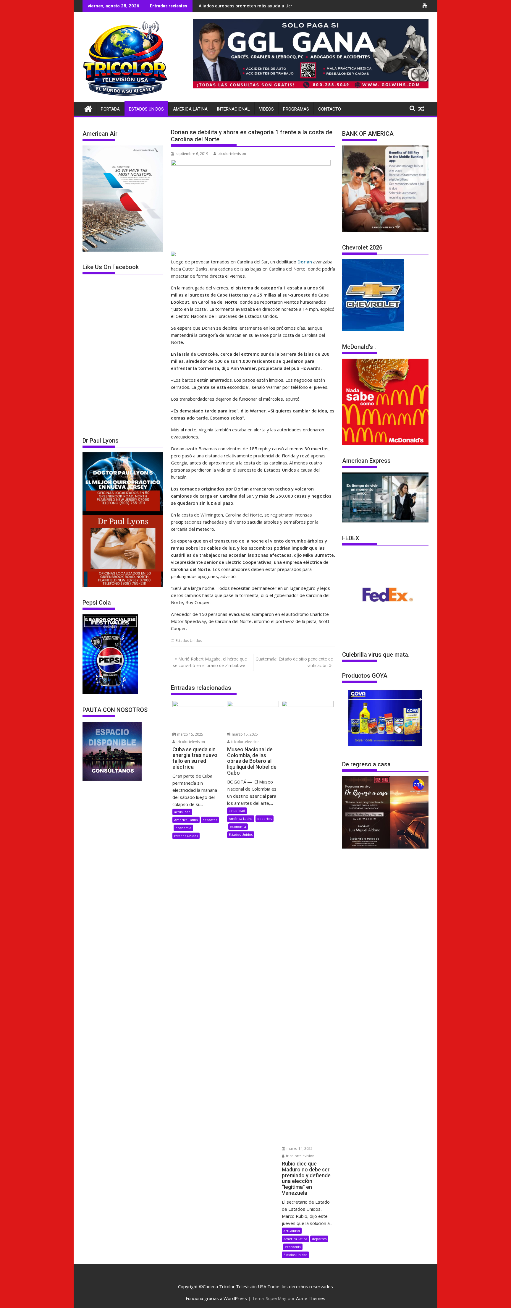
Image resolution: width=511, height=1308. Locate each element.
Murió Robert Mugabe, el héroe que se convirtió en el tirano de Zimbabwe (210, 662)
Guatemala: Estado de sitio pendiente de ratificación (294, 662)
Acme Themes (310, 1298)
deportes (210, 820)
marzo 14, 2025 (299, 1148)
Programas (296, 109)
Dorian (304, 262)
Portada (110, 109)
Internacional (233, 109)
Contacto (329, 109)
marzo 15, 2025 (189, 734)
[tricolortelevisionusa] (88, 108)
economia (183, 827)
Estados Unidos (146, 109)
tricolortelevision (232, 153)
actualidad (182, 812)
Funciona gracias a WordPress (216, 1298)
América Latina (190, 109)
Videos (266, 109)
